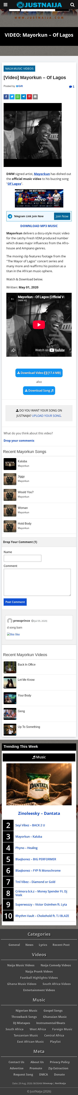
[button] (6, 96)
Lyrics (43, 945)
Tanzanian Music (26, 1035)
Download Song (39, 391)
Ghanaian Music (55, 1017)
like (17, 634)
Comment (10, 566)
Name (8, 552)
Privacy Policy (60, 1062)
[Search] (72, 4)
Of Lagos (14, 184)
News (29, 945)
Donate (59, 1075)
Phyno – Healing (26, 848)
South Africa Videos (57, 984)
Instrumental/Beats (50, 1023)
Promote (36, 1068)
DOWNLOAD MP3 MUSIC (39, 226)
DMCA (43, 1075)
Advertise (16, 1068)
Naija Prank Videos (39, 972)
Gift (20, 86)
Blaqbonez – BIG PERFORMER (35, 859)
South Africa (15, 1029)
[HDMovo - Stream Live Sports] (39, 206)
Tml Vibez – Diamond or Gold (35, 882)
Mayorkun (42, 174)
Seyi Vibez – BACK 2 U (30, 825)
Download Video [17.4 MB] (40, 373)
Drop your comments (19, 441)
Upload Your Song (46, 416)
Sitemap (48, 1083)
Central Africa (54, 1035)
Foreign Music (62, 1029)
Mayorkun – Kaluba (28, 837)
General (14, 945)
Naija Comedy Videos (56, 965)
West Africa (38, 1029)
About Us (37, 1062)
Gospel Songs (53, 1011)
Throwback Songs (24, 1017)
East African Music (30, 1042)
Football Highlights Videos (39, 978)
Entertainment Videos (39, 990)
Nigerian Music (26, 1011)
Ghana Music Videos (21, 984)
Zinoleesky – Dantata (39, 813)
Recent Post (61, 945)
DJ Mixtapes (21, 1023)
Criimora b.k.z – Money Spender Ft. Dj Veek (41, 893)
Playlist (55, 1042)
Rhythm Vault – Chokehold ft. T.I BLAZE (42, 916)
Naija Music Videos (19, 68)
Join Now (62, 216)
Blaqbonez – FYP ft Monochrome (38, 871)
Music (40, 757)
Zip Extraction (58, 1068)
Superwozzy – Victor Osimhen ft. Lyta (41, 904)
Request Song (23, 1075)
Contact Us (16, 1062)
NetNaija (60, 1083)
